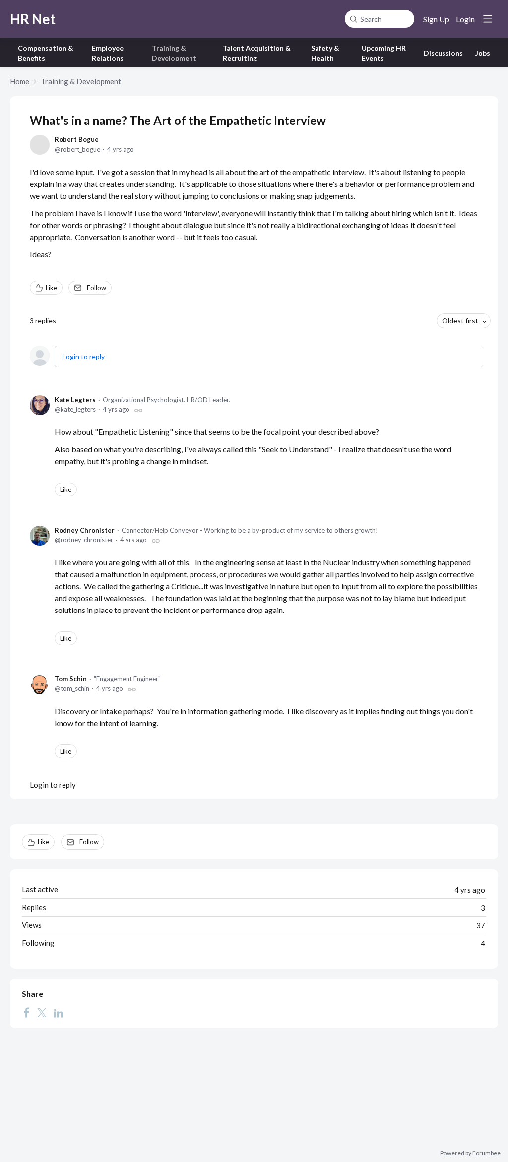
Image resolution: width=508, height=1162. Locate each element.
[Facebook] (26, 1012)
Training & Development (81, 81)
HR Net (33, 18)
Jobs (482, 53)
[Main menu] (488, 19)
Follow (96, 288)
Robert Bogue (77, 139)
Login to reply (84, 356)
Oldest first (460, 320)
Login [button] (465, 19)
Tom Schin (71, 679)
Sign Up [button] (436, 19)
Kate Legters (75, 400)
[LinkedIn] (58, 1012)
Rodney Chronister (85, 530)
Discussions (443, 53)
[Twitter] (42, 1012)
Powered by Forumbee (470, 1153)
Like (51, 288)
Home (19, 81)
